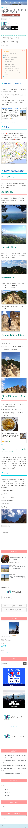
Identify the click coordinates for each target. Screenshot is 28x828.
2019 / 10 (7, 792)
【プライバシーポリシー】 (7, 818)
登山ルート (6, 55)
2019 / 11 (7, 791)
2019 (4, 788)
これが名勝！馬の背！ (10, 64)
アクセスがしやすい (9, 59)
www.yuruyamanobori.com (9, 122)
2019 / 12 (7, 789)
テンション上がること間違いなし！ (13, 68)
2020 (4, 785)
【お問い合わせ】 (5, 806)
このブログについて (5, 652)
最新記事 (14, 751)
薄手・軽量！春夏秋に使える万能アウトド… (15, 610)
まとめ (5, 76)
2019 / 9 (7, 794)
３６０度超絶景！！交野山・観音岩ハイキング (12, 773)
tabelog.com (6, 444)
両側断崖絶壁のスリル (10, 66)
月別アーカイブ (14, 780)
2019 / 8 (7, 795)
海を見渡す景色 (8, 61)
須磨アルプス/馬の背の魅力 (10, 57)
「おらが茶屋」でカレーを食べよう (13, 70)
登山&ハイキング (5, 15)
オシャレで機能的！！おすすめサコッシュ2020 (13, 765)
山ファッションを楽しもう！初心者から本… (15, 606)
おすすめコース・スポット (14, 15)
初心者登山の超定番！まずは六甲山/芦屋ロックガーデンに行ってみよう (17, 578)
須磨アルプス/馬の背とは (10, 53)
